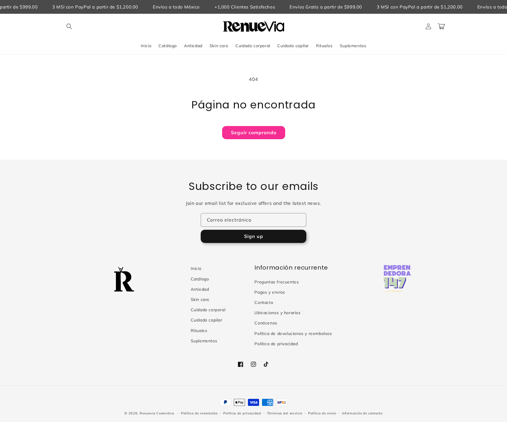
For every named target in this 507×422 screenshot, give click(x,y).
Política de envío (322, 413)
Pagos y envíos (269, 292)
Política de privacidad (276, 343)
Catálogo (200, 279)
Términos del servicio (284, 413)
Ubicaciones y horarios (277, 312)
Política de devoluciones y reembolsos (293, 333)
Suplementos (204, 340)
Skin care (200, 299)
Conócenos (265, 323)
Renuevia (148, 413)
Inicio (196, 268)
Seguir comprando (253, 132)
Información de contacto (362, 413)
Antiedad (200, 289)
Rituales (199, 330)
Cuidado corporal (208, 309)
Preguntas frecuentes (276, 282)
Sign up (253, 236)
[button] (69, 26)
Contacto (263, 302)
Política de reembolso (199, 413)
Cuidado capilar (206, 320)
